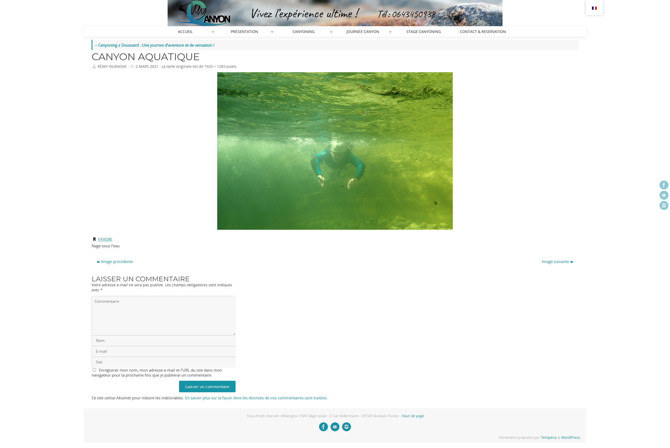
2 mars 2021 (147, 66)
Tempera (548, 437)
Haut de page (412, 415)
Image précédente (117, 261)
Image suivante (555, 261)
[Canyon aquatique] (335, 150)
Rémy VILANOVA (112, 66)
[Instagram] (664, 205)
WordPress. (571, 437)
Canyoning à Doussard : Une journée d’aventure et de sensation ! (154, 45)
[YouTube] (664, 195)
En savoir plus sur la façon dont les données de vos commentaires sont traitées (256, 397)
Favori (105, 239)
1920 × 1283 (214, 66)
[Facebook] (664, 185)
